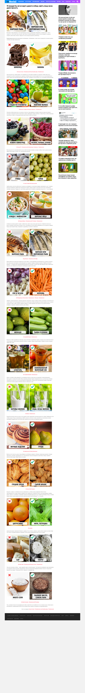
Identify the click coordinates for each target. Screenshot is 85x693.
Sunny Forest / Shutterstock (35, 609)
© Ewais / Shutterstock (39, 297)
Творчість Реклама (50, 1)
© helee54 (28, 489)
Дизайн (42, 1)
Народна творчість (55, 615)
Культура (29, 615)
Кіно (63, 1)
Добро (66, 615)
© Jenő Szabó (26, 183)
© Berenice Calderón (23, 109)
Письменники (35, 1)
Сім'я (62, 615)
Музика (59, 1)
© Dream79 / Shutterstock (22, 147)
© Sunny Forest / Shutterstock (23, 71)
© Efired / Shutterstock (30, 413)
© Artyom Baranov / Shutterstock (35, 109)
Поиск (77, 1)
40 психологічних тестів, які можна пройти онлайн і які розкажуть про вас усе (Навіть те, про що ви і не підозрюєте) (67, 20)
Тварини (72, 615)
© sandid (25, 337)
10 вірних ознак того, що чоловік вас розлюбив (65, 37)
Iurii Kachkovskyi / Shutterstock (47, 609)
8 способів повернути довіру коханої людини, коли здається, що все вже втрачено (67, 107)
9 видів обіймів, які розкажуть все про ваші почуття (67, 73)
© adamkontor (26, 451)
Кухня (73, 1)
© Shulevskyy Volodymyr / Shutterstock (36, 147)
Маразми (16, 618)
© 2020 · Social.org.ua (12, 615)
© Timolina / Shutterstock (37, 221)
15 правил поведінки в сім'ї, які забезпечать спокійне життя (67, 159)
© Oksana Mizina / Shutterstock (24, 221)
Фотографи (28, 1)
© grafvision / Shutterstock (28, 258)
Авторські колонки (37, 615)
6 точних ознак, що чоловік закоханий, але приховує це (66, 90)
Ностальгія (10, 618)
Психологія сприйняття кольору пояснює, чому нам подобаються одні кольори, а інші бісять (67, 56)
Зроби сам (46, 615)
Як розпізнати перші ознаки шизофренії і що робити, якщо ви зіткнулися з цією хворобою (67, 176)
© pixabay (30, 528)
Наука (21, 618)
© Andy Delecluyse (33, 451)
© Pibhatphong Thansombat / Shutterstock (25, 297)
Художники (21, 1)
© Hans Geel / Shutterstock (23, 564)
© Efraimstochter (33, 183)
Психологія (22, 615)
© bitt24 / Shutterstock (32, 374)
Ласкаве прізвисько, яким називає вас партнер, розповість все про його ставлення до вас (67, 142)
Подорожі (68, 1)
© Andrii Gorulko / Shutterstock (27, 602)
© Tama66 (25, 374)
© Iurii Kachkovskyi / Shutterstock (37, 71)
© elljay (35, 258)
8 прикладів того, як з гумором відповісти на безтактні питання (67, 124)
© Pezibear (32, 489)
